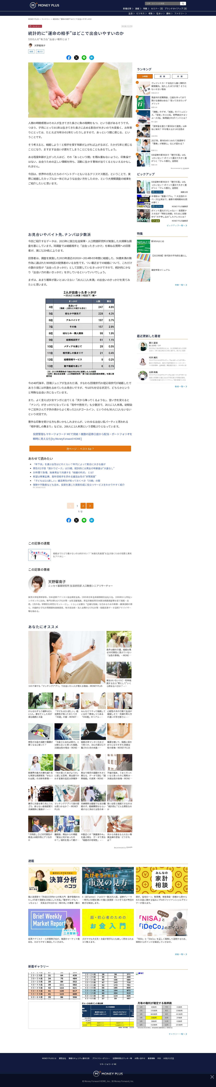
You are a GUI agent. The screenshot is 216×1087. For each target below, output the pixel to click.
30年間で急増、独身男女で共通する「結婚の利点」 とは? (63, 472)
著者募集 (151, 1058)
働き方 (40, 51)
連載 (137, 8)
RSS (159, 1058)
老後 (150, 13)
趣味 (168, 13)
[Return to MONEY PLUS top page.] (44, 5)
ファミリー (179, 13)
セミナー (156, 8)
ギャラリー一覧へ (177, 1034)
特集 (145, 8)
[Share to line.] (84, 57)
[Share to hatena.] (91, 57)
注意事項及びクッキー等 (122, 1058)
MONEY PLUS (33, 19)
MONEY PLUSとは (49, 1058)
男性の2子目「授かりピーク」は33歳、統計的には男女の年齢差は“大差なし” (73, 468)
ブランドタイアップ (175, 8)
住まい (159, 13)
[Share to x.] (76, 57)
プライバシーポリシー (101, 1058)
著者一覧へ (180, 386)
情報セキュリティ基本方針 (79, 1058)
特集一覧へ (180, 285)
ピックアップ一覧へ (176, 225)
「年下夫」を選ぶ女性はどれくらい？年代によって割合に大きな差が (69, 464)
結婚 (31, 51)
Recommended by (120, 847)
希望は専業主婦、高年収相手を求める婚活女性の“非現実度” (64, 476)
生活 (130, 13)
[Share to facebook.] (68, 57)
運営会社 (62, 1058)
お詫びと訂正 (168, 1058)
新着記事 (127, 8)
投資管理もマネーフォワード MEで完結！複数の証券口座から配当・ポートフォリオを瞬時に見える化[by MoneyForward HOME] (82, 436)
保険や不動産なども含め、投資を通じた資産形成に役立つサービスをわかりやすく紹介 (79, 484)
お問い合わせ (140, 1058)
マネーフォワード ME (108, 1064)
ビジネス (140, 13)
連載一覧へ (180, 954)
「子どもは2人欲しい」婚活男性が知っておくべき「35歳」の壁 (66, 480)
